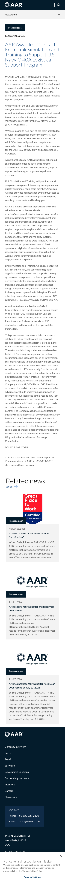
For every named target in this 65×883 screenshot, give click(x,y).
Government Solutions (17, 771)
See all (9, 486)
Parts (8, 752)
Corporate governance (17, 778)
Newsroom (11, 797)
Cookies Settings (32, 877)
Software (10, 765)
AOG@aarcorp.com (29, 821)
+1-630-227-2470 (29, 815)
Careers (9, 790)
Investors (10, 784)
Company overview (15, 746)
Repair (8, 759)
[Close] (61, 856)
